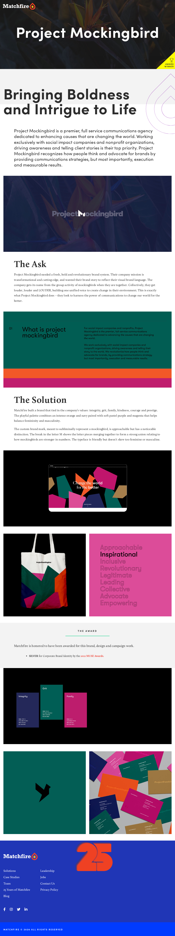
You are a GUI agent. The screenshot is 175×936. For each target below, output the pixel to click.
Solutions (9, 871)
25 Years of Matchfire (16, 890)
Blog (6, 896)
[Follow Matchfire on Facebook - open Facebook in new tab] (4, 909)
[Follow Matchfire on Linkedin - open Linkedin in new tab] (26, 909)
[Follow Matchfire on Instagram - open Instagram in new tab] (11, 909)
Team (7, 883)
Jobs (43, 877)
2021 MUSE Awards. (92, 656)
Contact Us (47, 883)
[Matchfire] (41, 6)
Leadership (47, 871)
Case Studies (11, 877)
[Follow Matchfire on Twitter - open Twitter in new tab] (18, 909)
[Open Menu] (169, 5)
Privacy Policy (49, 890)
